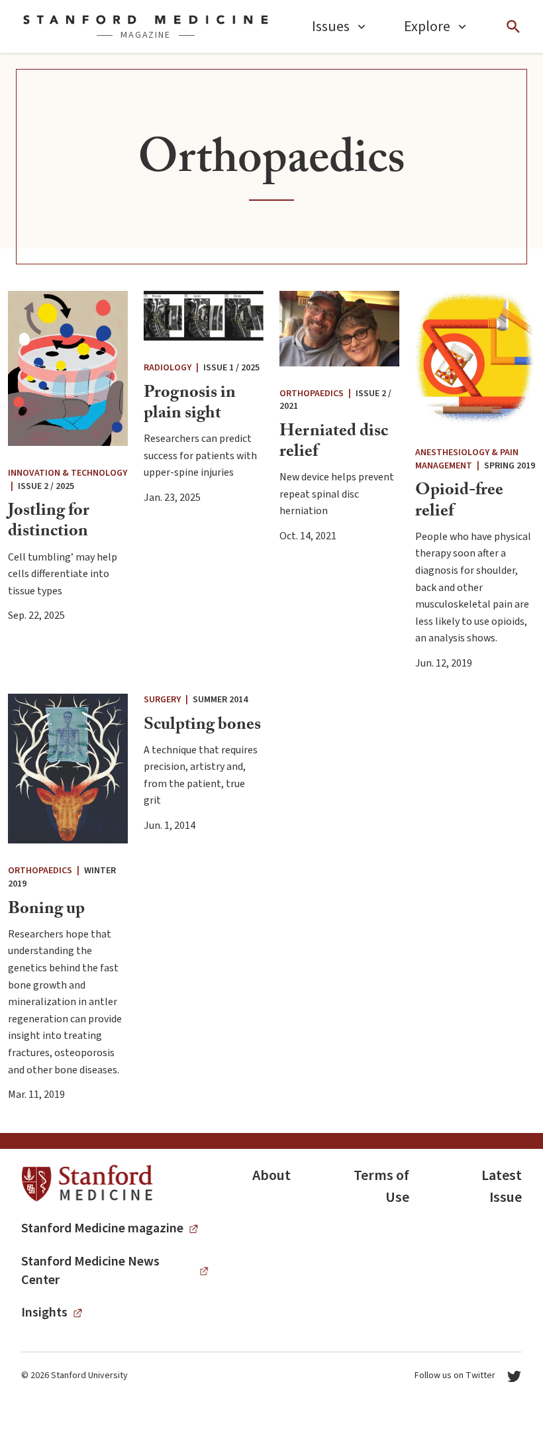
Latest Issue (501, 1186)
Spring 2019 (509, 465)
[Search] (513, 26)
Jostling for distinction (48, 522)
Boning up (46, 910)
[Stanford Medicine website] (87, 1184)
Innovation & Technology (67, 473)
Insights (44, 1312)
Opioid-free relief (459, 502)
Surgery (162, 699)
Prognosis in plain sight (190, 404)
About (271, 1175)
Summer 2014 (220, 699)
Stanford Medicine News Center (90, 1270)
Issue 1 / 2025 (231, 367)
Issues (331, 26)
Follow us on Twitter (455, 1375)
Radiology (167, 367)
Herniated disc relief (333, 443)
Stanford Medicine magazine (102, 1228)
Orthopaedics (311, 393)
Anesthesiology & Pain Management (466, 459)
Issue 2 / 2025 (46, 486)
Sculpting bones (202, 726)
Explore (427, 26)
